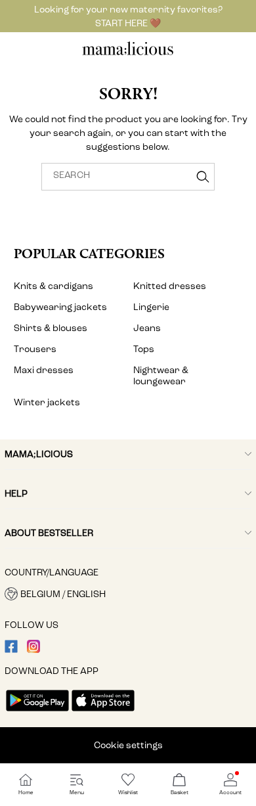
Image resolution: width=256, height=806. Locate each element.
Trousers (35, 349)
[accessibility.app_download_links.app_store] (103, 712)
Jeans (147, 328)
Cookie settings (128, 745)
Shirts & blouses (50, 328)
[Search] (203, 177)
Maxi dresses (44, 370)
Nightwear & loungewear (160, 376)
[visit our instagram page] (33, 650)
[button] (128, 593)
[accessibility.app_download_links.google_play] (37, 712)
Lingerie (151, 307)
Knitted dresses (169, 286)
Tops (143, 349)
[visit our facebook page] (11, 650)
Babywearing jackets (60, 307)
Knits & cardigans (53, 286)
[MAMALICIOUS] (128, 53)
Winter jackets (47, 402)
